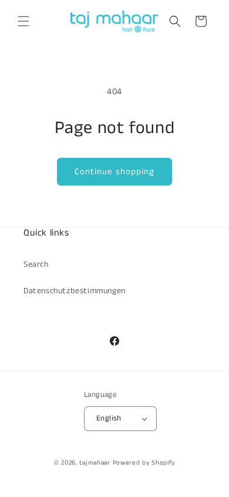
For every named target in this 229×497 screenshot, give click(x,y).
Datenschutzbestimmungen (74, 291)
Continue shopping (114, 171)
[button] (23, 21)
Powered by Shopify (144, 463)
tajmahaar (94, 463)
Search (36, 264)
